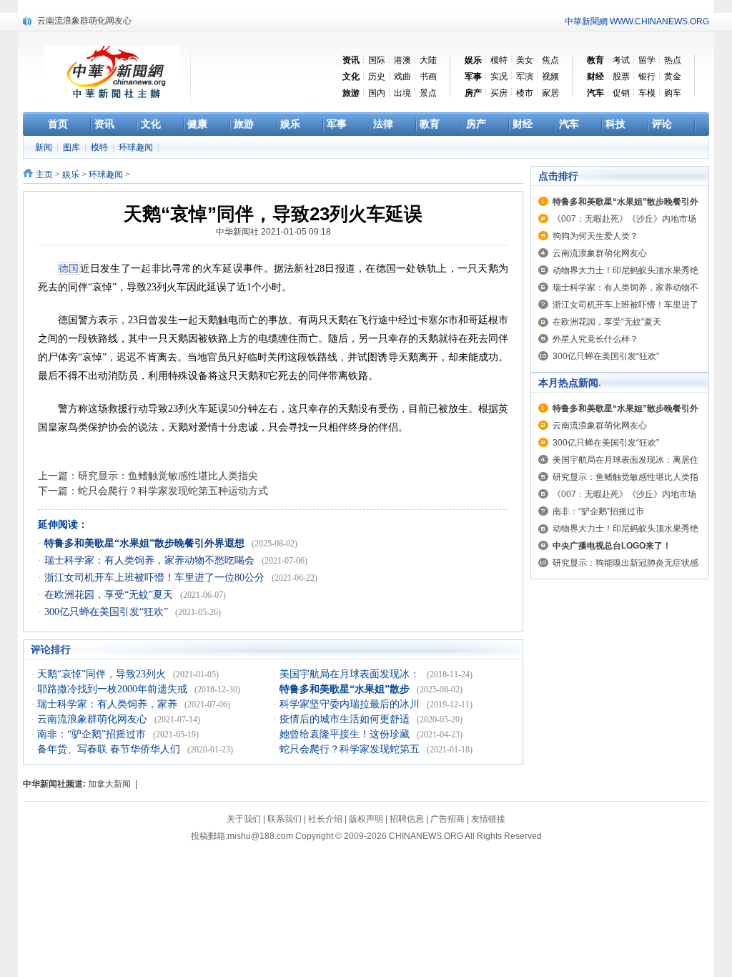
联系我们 (284, 819)
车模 (647, 93)
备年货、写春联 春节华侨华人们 (110, 749)
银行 (647, 77)
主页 (44, 175)
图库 (72, 147)
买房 (499, 93)
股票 (621, 77)
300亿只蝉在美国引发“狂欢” (107, 612)
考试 (621, 60)
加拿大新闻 (109, 784)
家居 (550, 93)
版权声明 (366, 819)
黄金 (672, 77)
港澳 (402, 60)
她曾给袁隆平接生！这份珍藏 (346, 734)
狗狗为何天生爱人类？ (595, 236)
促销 (621, 93)
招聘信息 (407, 819)
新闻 (44, 147)
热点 (672, 60)
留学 (647, 60)
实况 (499, 77)
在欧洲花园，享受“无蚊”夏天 (110, 594)
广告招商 (447, 819)
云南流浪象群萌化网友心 (84, 21)
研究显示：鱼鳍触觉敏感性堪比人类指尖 (168, 475)
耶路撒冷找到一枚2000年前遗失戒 (113, 689)
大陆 (428, 60)
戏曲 (402, 77)
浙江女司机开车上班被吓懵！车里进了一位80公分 (155, 577)
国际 (376, 60)
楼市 (524, 93)
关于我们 (244, 819)
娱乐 (70, 175)
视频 (550, 77)
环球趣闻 (137, 147)
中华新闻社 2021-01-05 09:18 (273, 232)
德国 (69, 268)
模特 (499, 60)
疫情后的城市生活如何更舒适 (346, 719)
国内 (376, 93)
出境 (402, 93)
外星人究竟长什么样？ (595, 339)
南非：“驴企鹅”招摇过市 (93, 734)
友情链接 (488, 819)
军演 (524, 77)
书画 (428, 77)
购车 (672, 93)
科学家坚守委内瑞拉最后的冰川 (351, 704)
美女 (524, 60)
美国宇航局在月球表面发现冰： (351, 674)
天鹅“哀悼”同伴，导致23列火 (103, 674)
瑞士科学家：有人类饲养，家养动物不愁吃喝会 (150, 560)
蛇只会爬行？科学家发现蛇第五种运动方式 (173, 490)
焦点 (550, 60)
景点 (428, 93)
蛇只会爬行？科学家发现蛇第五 (351, 749)
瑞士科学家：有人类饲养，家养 (108, 704)
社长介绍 (325, 819)
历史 (376, 77)
